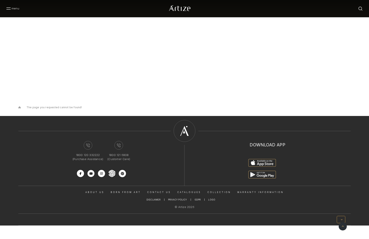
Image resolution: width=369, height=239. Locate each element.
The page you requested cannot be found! (54, 107)
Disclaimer (153, 199)
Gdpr (198, 199)
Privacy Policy (177, 199)
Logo (211, 199)
